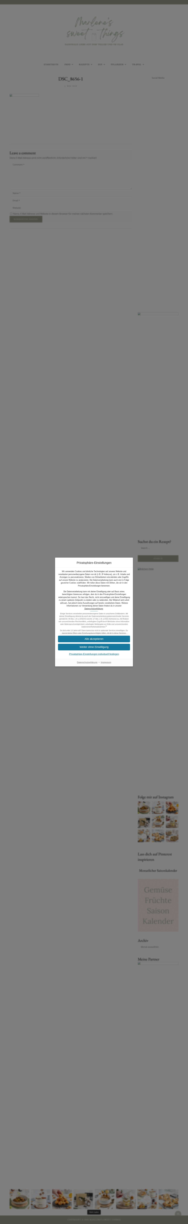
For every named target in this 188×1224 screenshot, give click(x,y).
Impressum (106, 662)
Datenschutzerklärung (93, 609)
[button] (94, 647)
